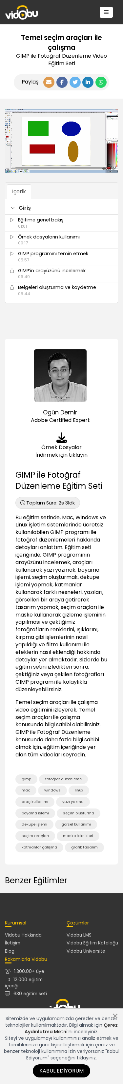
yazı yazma (73, 801)
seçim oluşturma (78, 813)
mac (26, 790)
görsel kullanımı (76, 824)
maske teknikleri (78, 835)
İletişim (12, 943)
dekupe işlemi (34, 824)
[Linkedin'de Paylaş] (87, 82)
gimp (26, 779)
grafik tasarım (84, 847)
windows (52, 790)
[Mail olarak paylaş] (48, 82)
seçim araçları (35, 835)
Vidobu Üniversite (86, 951)
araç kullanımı (35, 801)
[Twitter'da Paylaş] (75, 82)
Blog (9, 951)
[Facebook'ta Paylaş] (62, 82)
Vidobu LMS (79, 935)
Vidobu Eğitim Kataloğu (92, 943)
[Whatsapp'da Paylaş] (101, 82)
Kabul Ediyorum (61, 1070)
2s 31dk (50, 503)
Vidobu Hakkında (23, 935)
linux (79, 790)
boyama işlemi (35, 813)
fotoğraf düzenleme (63, 779)
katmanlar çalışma (39, 847)
